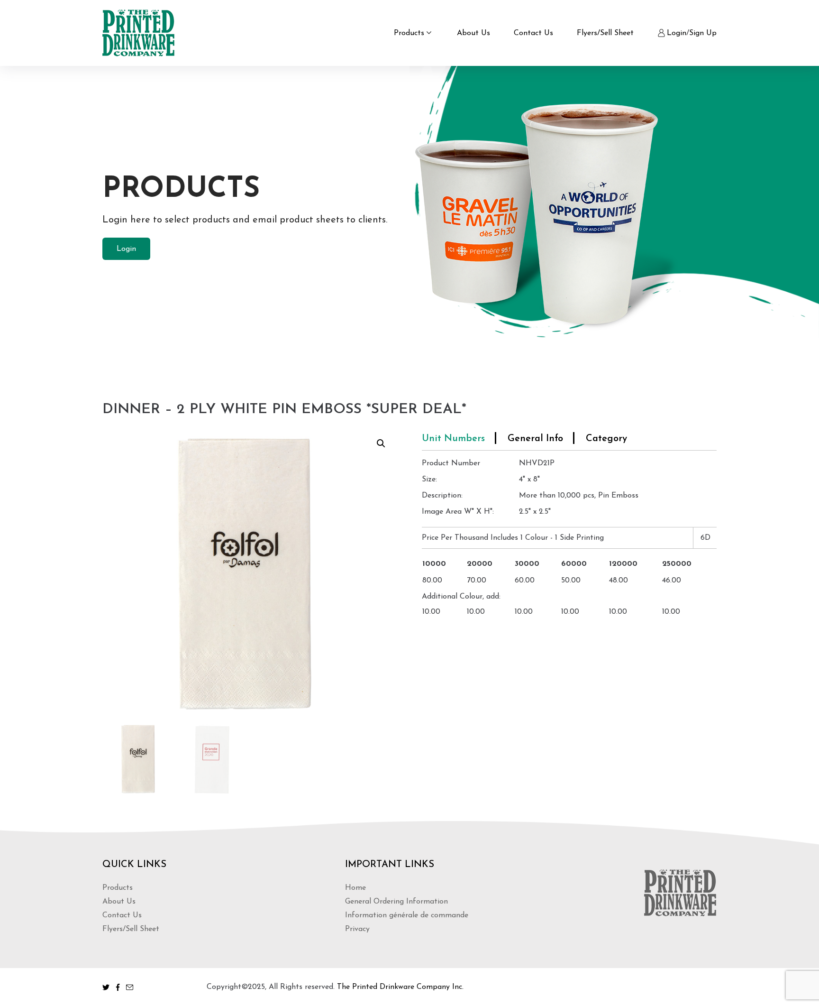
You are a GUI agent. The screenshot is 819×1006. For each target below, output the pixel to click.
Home (355, 888)
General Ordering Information (396, 901)
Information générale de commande (406, 915)
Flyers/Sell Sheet (605, 33)
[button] (381, 443)
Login (676, 33)
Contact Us (533, 33)
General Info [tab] (535, 438)
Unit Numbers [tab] (453, 438)
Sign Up (703, 33)
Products (409, 33)
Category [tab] (606, 438)
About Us (473, 33)
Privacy (357, 929)
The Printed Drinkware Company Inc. (400, 987)
